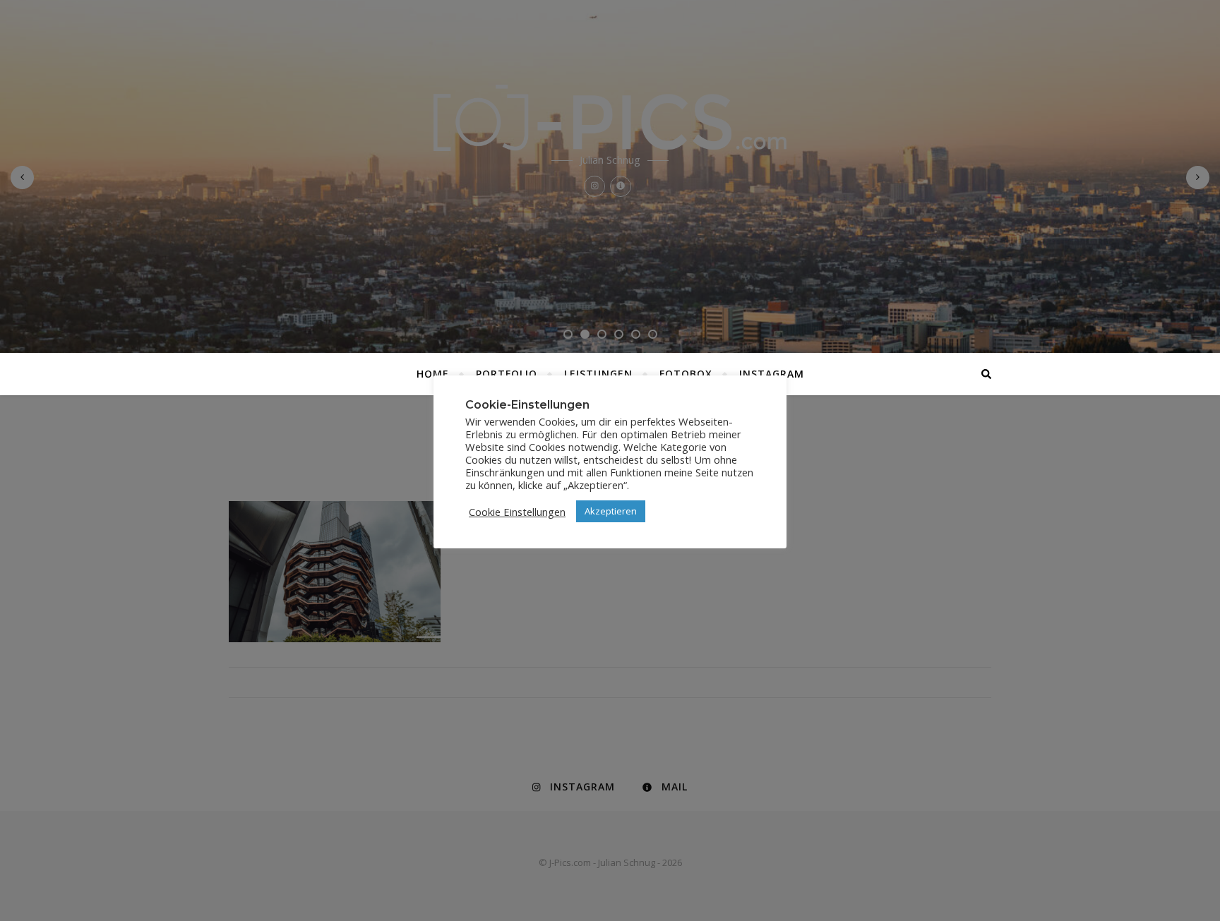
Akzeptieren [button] (611, 511)
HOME (433, 373)
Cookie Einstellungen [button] (517, 511)
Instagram (771, 373)
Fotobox (685, 373)
